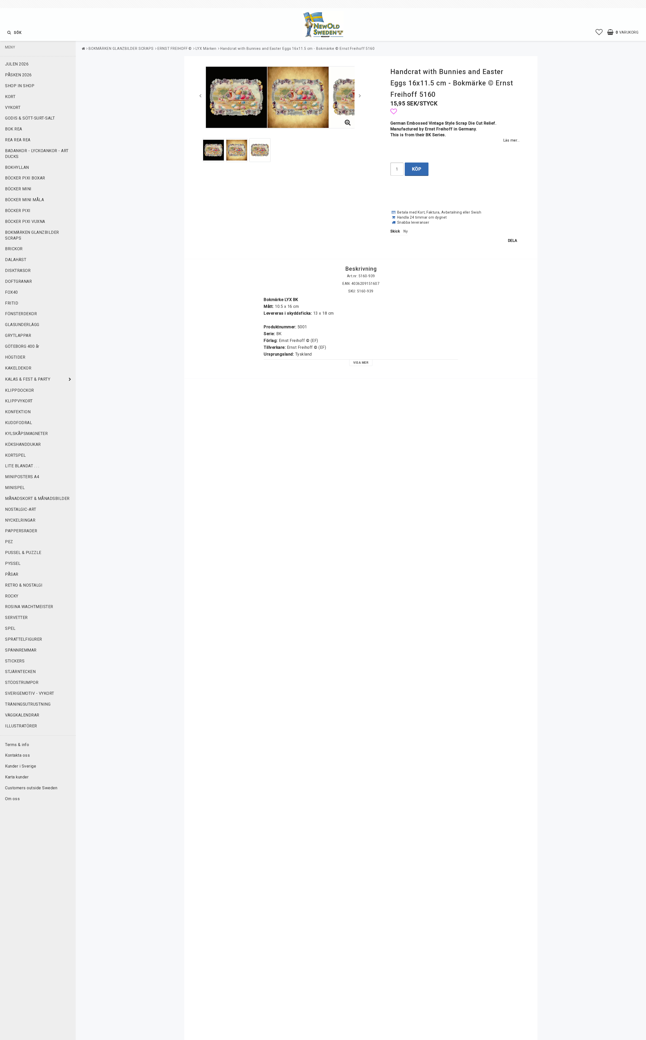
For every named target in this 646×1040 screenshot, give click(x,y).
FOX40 (11, 292)
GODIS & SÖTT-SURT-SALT (30, 118)
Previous (200, 95)
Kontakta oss (17, 755)
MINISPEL (15, 487)
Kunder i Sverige (20, 766)
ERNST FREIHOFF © (174, 49)
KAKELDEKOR (18, 368)
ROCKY (11, 596)
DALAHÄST (15, 259)
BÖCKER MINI (18, 189)
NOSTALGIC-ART (20, 509)
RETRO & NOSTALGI (23, 585)
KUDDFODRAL (18, 422)
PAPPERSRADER (21, 530)
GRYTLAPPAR (18, 335)
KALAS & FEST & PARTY (27, 379)
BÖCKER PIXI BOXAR (25, 178)
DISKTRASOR (18, 270)
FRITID (11, 303)
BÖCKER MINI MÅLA (24, 199)
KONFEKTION (18, 411)
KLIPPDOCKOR (19, 390)
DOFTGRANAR (18, 281)
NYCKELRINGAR (20, 520)
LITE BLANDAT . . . (22, 466)
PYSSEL (12, 563)
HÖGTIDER (15, 357)
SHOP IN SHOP (19, 85)
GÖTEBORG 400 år (22, 346)
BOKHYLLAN (17, 167)
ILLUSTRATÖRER (21, 726)
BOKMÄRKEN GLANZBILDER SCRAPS (32, 235)
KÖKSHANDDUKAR (23, 444)
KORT (10, 96)
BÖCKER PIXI (18, 210)
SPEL (10, 628)
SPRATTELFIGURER (23, 639)
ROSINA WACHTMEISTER (29, 606)
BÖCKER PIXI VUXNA (25, 221)
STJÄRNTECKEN (20, 671)
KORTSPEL (15, 455)
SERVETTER (16, 617)
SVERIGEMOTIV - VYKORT (29, 693)
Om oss (12, 798)
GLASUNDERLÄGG (22, 324)
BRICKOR (14, 248)
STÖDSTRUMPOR (21, 682)
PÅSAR (11, 574)
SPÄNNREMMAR (21, 650)
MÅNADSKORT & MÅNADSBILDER (37, 498)
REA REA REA (18, 139)
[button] (599, 32)
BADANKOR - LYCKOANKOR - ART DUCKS (37, 153)
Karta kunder (17, 777)
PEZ (9, 541)
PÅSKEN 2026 (18, 75)
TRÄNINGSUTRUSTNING (27, 704)
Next (360, 95)
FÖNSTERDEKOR (21, 313)
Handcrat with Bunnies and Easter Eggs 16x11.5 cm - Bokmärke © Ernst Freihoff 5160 (297, 49)
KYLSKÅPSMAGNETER (26, 433)
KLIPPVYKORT (19, 401)
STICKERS (14, 661)
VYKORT (12, 107)
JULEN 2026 (17, 64)
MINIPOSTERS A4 (22, 476)
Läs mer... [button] (511, 140)
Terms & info (17, 744)
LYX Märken (206, 49)
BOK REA (13, 129)
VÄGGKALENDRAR (22, 715)
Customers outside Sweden (31, 787)
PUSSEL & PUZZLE (23, 552)
